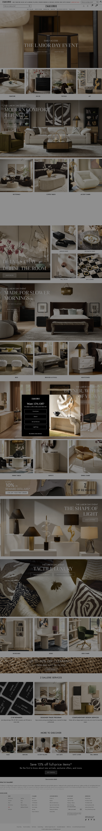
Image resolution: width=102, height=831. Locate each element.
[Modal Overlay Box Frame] (51, 415)
